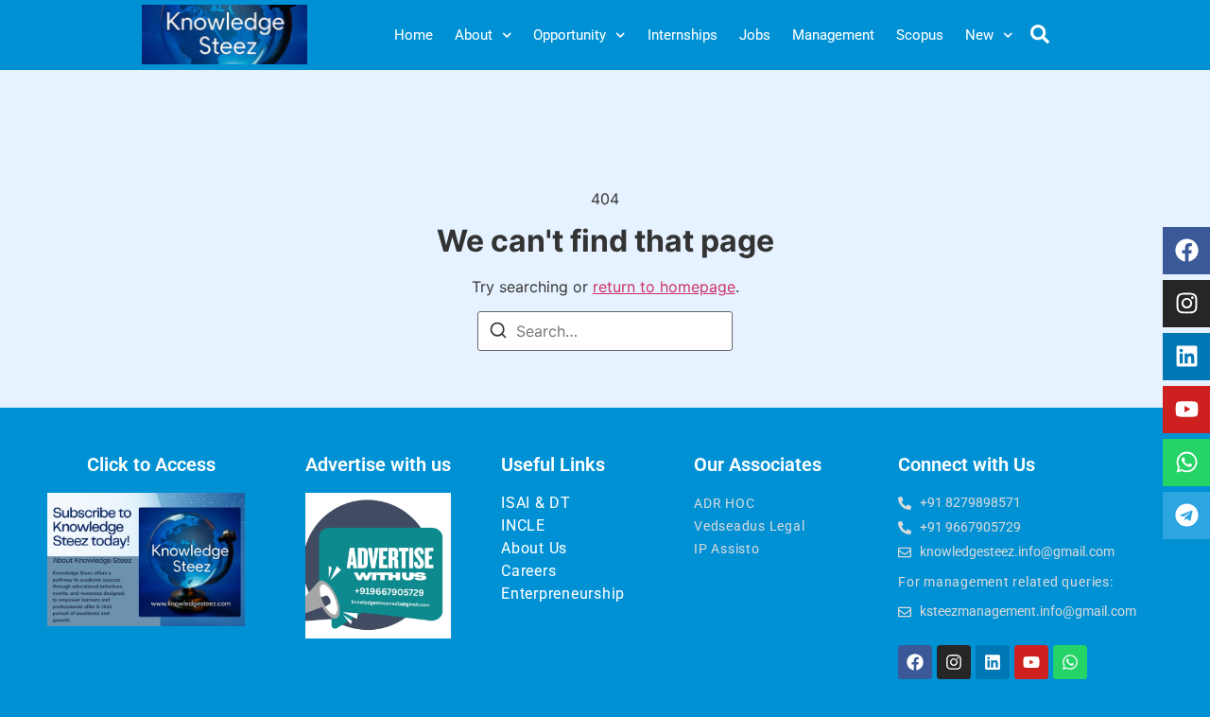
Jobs (754, 35)
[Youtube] (1186, 409)
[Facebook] (1186, 250)
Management (833, 35)
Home (413, 35)
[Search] (498, 333)
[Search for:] (605, 331)
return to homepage (664, 286)
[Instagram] (1186, 303)
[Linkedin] (1186, 356)
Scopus (919, 35)
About (474, 35)
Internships (682, 35)
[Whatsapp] (1186, 462)
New (979, 35)
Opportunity (569, 35)
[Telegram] (1186, 515)
